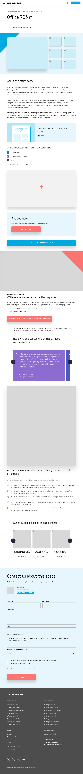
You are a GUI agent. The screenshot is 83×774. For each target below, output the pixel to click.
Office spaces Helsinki (14, 707)
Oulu (23, 11)
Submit (22, 677)
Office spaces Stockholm (14, 719)
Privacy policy (11, 749)
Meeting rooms (48, 701)
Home (9, 11)
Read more (21, 556)
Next (70, 362)
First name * (11, 601)
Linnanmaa (29, 11)
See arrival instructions (17, 165)
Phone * (9, 626)
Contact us (75, 3)
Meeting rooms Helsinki (51, 707)
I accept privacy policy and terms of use (22, 663)
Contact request (51, 742)
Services (9, 734)
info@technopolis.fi (50, 734)
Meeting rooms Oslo (50, 713)
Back (13, 362)
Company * (10, 609)
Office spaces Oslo (12, 713)
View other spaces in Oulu (41, 243)
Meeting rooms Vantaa (51, 724)
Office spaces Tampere (14, 722)
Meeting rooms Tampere (51, 722)
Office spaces (16, 11)
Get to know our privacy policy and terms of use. (22, 669)
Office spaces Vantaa (13, 724)
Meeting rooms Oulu (50, 716)
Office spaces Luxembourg (15, 710)
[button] (41, 187)
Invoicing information (14, 746)
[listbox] (42, 365)
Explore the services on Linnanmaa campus (29, 319)
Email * (9, 618)
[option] (39, 365)
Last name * (46, 601)
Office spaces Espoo (13, 705)
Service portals (11, 737)
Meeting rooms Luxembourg (52, 710)
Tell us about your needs (15, 634)
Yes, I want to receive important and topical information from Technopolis (33, 660)
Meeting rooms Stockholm (52, 719)
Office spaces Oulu (13, 716)
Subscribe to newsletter (54, 745)
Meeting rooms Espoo (50, 705)
